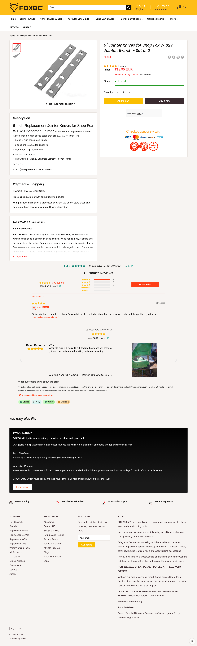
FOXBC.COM (16, 522)
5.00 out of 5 (58, 282)
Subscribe (86, 544)
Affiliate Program (52, 548)
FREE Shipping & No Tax (127, 74)
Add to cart (123, 101)
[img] (38, 303)
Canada (13, 569)
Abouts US (49, 522)
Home (12, 19)
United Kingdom (17, 561)
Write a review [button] (145, 284)
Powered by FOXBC (18, 638)
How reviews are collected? (46, 317)
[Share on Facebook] (169, 57)
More (173, 19)
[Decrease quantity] (117, 92)
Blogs (46, 552)
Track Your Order (52, 556)
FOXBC (107, 57)
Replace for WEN (18, 539)
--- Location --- (16, 556)
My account (161, 9)
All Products (15, 552)
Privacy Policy (51, 539)
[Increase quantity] (129, 92)
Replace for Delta (18, 543)
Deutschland (15, 565)
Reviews (14, 27)
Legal (46, 561)
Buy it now (164, 101)
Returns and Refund (54, 535)
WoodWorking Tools (19, 548)
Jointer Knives (27, 19)
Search (13, 526)
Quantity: (108, 92)
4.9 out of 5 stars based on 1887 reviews (105, 266)
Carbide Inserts (155, 19)
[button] (111, 66)
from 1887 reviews (97, 338)
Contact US (49, 526)
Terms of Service (52, 543)
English (14, 629)
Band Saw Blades (105, 19)
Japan (12, 574)
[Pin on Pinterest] (173, 57)
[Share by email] (182, 57)
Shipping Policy (51, 530)
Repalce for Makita (19, 530)
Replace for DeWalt (19, 535)
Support (27, 27)
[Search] (128, 7)
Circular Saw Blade (78, 19)
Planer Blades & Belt (50, 19)
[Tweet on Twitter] (178, 57)
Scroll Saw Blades (131, 19)
